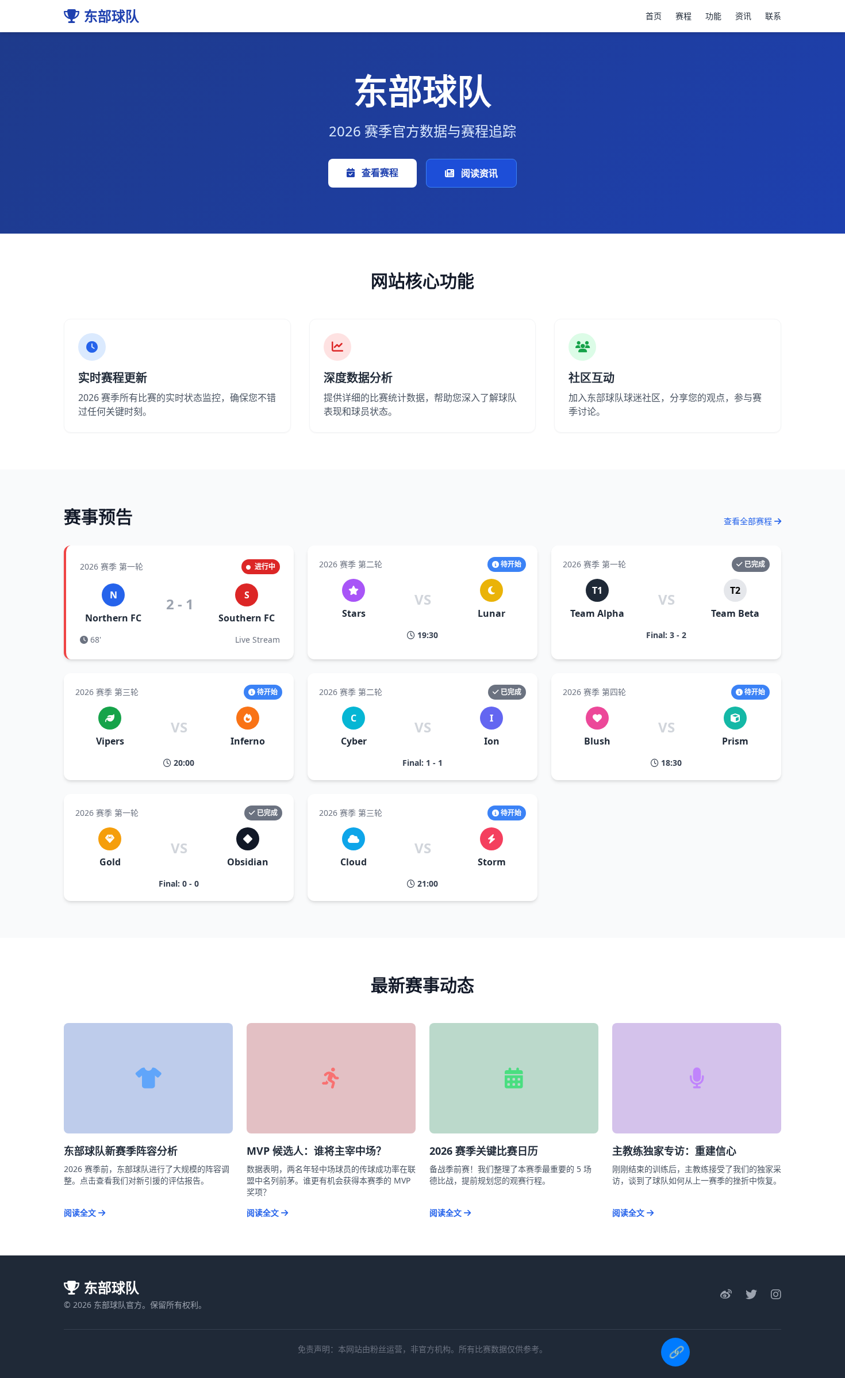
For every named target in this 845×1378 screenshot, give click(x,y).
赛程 (683, 15)
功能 (713, 15)
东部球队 (111, 16)
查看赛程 (378, 172)
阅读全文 (81, 1212)
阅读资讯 (478, 173)
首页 (654, 15)
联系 (773, 15)
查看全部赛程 (749, 521)
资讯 (743, 15)
